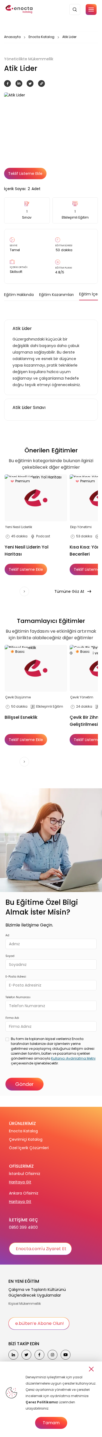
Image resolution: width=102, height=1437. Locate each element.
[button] (91, 9)
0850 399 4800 (23, 1227)
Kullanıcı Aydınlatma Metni (73, 1058)
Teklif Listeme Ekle (25, 173)
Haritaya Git (20, 1182)
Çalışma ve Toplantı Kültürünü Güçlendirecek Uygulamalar (37, 1292)
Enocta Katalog (41, 36)
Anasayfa (12, 36)
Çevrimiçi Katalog (25, 1139)
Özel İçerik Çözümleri (29, 1148)
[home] (19, 9)
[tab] (19, 294)
